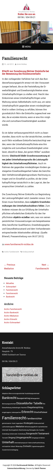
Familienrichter (34, 418)
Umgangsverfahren (38, 438)
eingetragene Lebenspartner (11, 412)
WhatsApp (19, 446)
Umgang (11, 437)
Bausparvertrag (23, 398)
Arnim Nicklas (22, 64)
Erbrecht (27, 412)
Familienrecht (12, 290)
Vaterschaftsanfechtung (36, 443)
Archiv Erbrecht (10, 319)
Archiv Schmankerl (12, 322)
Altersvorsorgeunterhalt (16, 393)
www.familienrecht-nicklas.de (19, 244)
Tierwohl (5, 438)
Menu (28, 46)
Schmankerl (11, 286)
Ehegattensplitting (35, 407)
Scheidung (5, 434)
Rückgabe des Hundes (36, 430)
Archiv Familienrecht (11, 252)
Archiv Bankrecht (11, 312)
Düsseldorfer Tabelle (29, 403)
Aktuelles (10, 283)
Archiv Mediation (11, 315)
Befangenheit (35, 398)
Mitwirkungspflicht (31, 427)
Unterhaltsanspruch (21, 443)
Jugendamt (19, 423)
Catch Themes (40, 468)
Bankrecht (10, 296)
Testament (43, 433)
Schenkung (22, 434)
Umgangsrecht (23, 437)
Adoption (5, 393)
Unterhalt (8, 442)
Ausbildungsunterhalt (32, 393)
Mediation (20, 426)
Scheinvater (14, 434)
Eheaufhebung (7, 408)
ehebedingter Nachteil (19, 408)
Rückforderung (24, 430)
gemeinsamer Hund (8, 423)
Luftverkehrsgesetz (8, 427)
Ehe (44, 404)
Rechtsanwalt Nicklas (25, 465)
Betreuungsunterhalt (9, 404)
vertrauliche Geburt (8, 446)
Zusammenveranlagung (10, 450)
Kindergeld (28, 423)
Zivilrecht (27, 446)
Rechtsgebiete (13, 430)
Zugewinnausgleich (37, 446)
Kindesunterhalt (28, 252)
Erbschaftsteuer (40, 412)
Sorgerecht (32, 433)
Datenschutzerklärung (16, 468)
